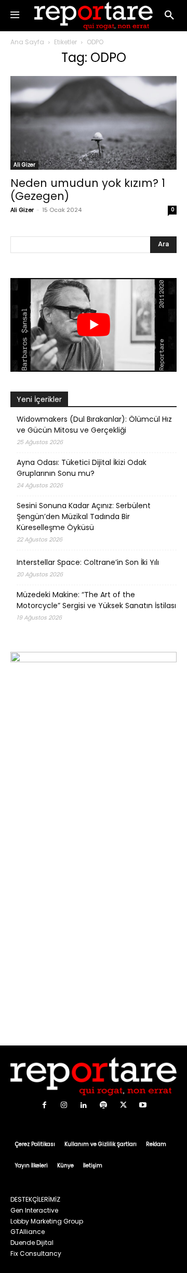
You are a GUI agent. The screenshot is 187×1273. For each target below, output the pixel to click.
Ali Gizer (24, 165)
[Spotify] (103, 1105)
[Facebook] (44, 1105)
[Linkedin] (83, 1105)
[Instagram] (64, 1105)
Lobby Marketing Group (46, 1221)
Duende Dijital (32, 1242)
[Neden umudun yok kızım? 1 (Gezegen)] (93, 123)
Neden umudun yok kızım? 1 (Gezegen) (87, 189)
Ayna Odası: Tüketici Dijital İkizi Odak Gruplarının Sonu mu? (81, 467)
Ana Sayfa (27, 41)
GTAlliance (27, 1231)
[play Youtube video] (93, 325)
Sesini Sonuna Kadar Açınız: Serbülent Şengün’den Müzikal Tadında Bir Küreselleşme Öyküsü (84, 516)
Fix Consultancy (35, 1253)
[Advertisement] (93, 932)
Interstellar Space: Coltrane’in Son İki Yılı (88, 562)
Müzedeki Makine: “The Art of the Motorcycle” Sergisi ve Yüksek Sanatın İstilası (96, 600)
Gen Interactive (34, 1210)
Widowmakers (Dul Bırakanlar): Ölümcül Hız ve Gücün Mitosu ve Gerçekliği (94, 424)
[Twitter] (123, 1105)
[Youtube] (143, 1105)
